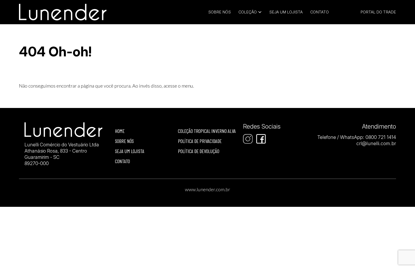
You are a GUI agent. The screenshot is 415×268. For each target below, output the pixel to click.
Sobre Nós (219, 12)
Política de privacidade (200, 141)
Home (120, 131)
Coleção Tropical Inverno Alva (207, 131)
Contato (319, 12)
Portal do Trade (378, 12)
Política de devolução (198, 151)
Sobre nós (124, 141)
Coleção (247, 12)
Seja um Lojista (286, 12)
